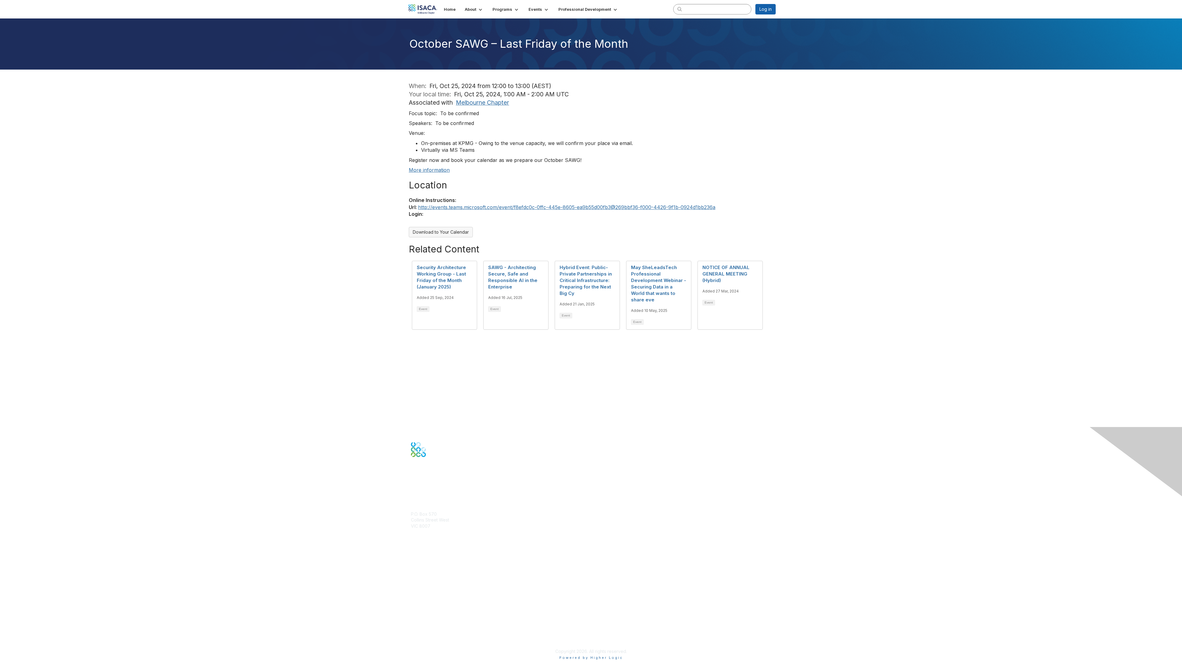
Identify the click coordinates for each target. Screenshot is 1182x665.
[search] (679, 9)
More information (429, 170)
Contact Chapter (427, 535)
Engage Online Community (438, 487)
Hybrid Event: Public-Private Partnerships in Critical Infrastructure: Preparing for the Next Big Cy (586, 280)
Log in (765, 9)
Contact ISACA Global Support (442, 582)
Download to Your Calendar (441, 232)
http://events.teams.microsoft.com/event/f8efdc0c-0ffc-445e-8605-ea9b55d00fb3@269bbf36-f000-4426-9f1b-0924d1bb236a (566, 207)
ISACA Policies (425, 620)
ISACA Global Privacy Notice (439, 633)
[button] (474, 9)
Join (415, 561)
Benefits (419, 567)
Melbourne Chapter (482, 102)
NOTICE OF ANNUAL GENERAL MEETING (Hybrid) (726, 273)
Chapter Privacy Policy (434, 642)
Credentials (422, 573)
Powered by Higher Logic (591, 657)
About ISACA (423, 608)
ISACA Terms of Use (431, 627)
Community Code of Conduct (440, 615)
